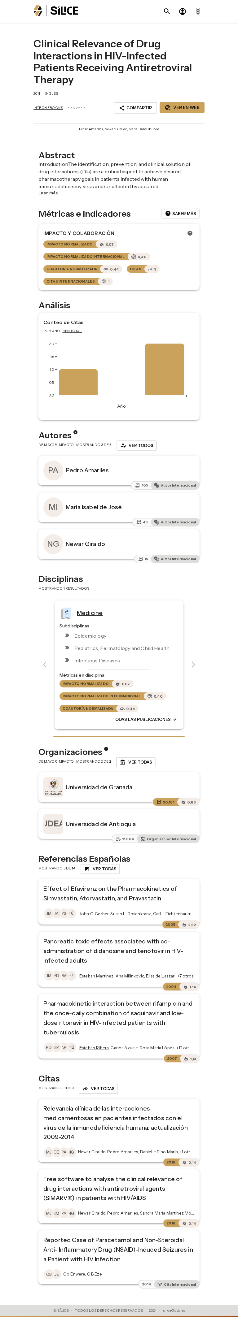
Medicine (90, 613)
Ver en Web (182, 107)
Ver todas (136, 762)
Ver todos (136, 445)
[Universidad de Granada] (53, 787)
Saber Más (180, 213)
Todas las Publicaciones (144, 720)
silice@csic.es (174, 1310)
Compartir (135, 108)
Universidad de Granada (99, 787)
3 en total (72, 331)
